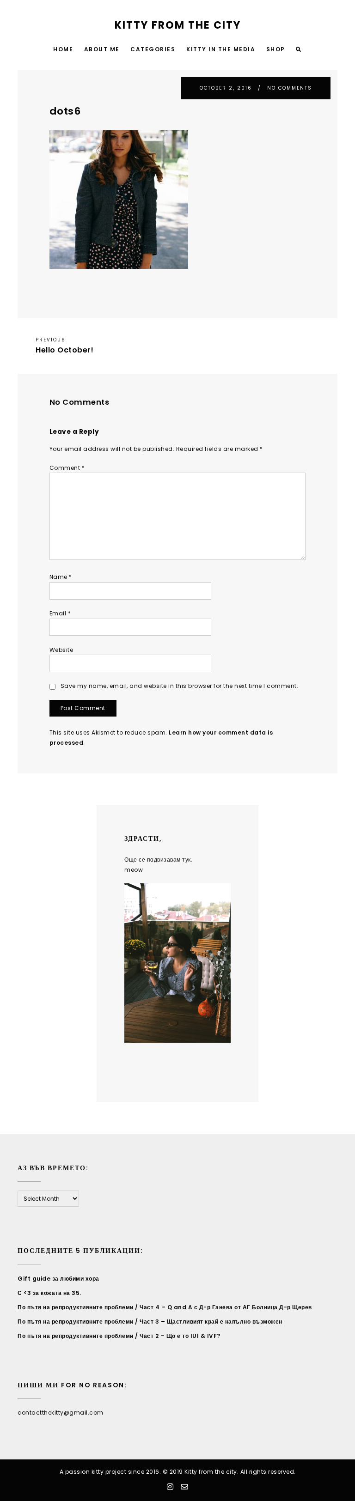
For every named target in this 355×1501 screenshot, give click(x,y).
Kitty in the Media (220, 49)
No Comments (289, 88)
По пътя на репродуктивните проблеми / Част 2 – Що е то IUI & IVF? (119, 1336)
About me (102, 49)
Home (63, 49)
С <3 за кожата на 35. (49, 1293)
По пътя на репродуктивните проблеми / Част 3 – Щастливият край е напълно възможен (150, 1321)
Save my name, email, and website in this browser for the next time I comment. (180, 686)
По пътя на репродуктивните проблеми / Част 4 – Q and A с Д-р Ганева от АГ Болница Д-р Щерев (165, 1307)
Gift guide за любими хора (58, 1278)
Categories (152, 49)
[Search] (299, 49)
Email (60, 613)
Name (60, 577)
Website (61, 650)
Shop (275, 49)
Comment (67, 468)
